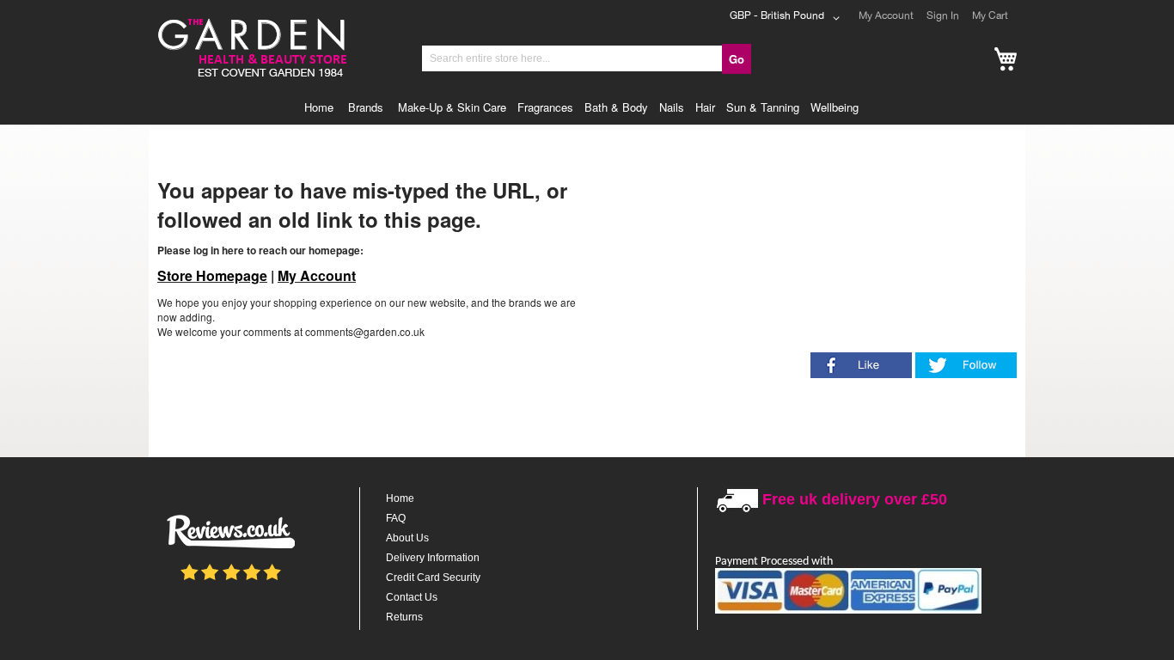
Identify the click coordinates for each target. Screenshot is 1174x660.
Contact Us (411, 597)
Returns (404, 617)
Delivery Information (433, 558)
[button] (788, 18)
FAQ (396, 518)
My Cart (990, 15)
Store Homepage (212, 275)
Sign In (942, 15)
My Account (886, 15)
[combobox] (572, 58)
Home (400, 498)
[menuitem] (323, 107)
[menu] (587, 107)
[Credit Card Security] (848, 610)
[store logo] (251, 20)
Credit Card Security (433, 577)
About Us (407, 538)
